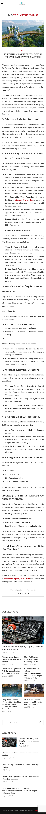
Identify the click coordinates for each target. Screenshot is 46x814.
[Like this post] (18, 594)
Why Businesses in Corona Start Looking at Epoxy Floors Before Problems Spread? (11, 704)
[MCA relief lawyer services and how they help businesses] (34, 690)
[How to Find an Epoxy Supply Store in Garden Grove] (9, 742)
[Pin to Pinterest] (25, 594)
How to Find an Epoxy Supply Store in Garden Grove (29, 741)
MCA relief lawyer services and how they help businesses (33, 702)
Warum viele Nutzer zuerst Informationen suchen (20, 754)
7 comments (31, 590)
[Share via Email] (28, 594)
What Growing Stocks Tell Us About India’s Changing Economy (20, 778)
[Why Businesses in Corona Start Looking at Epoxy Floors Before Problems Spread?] (12, 690)
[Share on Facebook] (20, 594)
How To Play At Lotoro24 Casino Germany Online (20, 766)
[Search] (43, 3)
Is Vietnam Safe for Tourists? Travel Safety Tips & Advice (23, 55)
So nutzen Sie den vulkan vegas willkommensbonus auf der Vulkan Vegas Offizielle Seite (19, 790)
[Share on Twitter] (23, 594)
